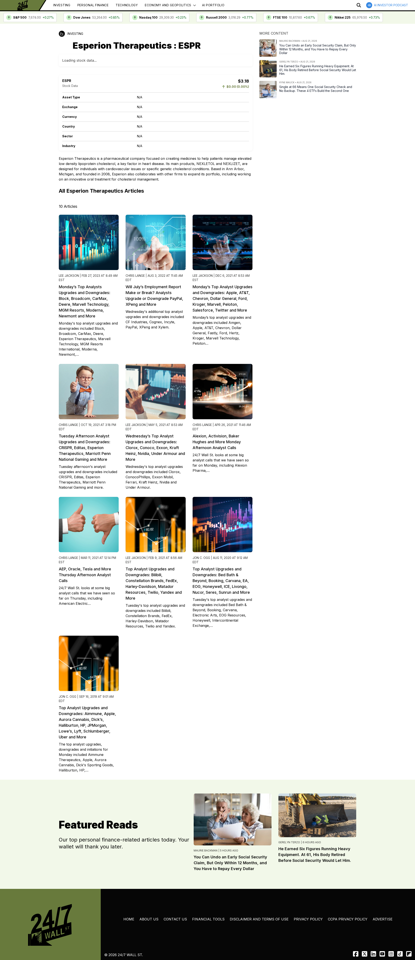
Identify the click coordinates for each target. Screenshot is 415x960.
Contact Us (175, 919)
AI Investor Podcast (391, 5)
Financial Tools (208, 919)
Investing (61, 5)
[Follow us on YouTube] (382, 954)
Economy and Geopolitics (168, 5)
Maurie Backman (205, 850)
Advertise (383, 919)
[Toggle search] (359, 5)
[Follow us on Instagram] (391, 954)
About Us (148, 919)
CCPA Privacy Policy (347, 919)
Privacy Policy (308, 919)
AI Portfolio (213, 5)
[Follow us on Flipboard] (409, 954)
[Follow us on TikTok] (400, 954)
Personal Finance (93, 5)
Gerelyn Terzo (289, 842)
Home (128, 919)
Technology (127, 5)
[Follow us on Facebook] (355, 954)
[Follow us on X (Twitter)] (364, 954)
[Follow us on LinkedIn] (373, 954)
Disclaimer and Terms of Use (259, 919)
